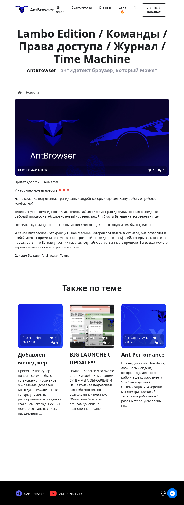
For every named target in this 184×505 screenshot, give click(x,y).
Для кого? (59, 9)
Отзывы (105, 7)
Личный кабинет (154, 9)
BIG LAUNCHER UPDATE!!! (90, 358)
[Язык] (164, 493)
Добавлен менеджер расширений (36, 358)
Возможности (82, 7)
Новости (32, 92)
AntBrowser (39, 9)
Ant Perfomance (142, 354)
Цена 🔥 (122, 9)
